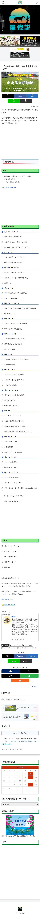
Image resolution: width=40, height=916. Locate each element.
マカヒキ (5, 648)
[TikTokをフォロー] (18, 639)
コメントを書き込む (20, 733)
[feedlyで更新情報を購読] (21, 639)
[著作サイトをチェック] (13, 639)
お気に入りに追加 (9, 605)
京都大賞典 (34, 648)
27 (30, 784)
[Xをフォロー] (15, 639)
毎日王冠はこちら (7, 599)
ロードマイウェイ (23, 648)
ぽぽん (14, 616)
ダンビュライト (28, 645)
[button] (26, 101)
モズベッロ (13, 648)
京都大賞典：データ (8, 187)
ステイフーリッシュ (16, 645)
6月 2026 (20, 767)
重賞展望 (6, 645)
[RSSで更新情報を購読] (23, 639)
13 (30, 777)
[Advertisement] (20, 871)
